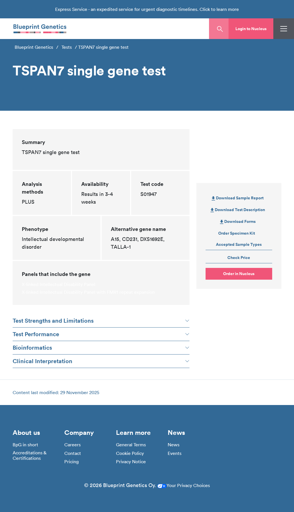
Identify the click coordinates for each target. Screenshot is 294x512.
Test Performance (36, 334)
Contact (72, 453)
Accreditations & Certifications (29, 455)
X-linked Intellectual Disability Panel (58, 284)
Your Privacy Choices (188, 485)
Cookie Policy (130, 453)
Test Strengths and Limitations (53, 320)
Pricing (71, 461)
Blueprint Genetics (34, 47)
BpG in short (25, 444)
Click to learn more (219, 9)
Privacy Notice (131, 461)
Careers (72, 444)
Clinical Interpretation (42, 361)
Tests (66, 47)
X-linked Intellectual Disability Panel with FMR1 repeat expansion (88, 292)
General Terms (131, 444)
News (173, 444)
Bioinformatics (32, 347)
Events (174, 453)
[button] (251, 28)
